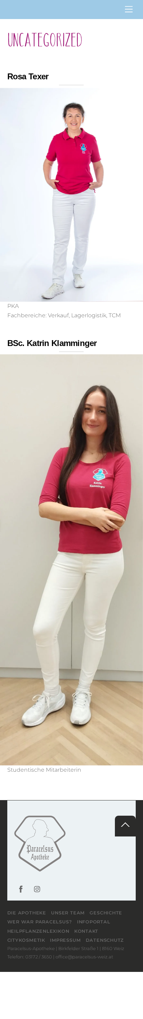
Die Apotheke (26, 912)
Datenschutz (105, 940)
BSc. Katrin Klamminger (52, 343)
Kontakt (86, 931)
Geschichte (106, 912)
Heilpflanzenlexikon (38, 931)
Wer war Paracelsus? (39, 921)
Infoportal (93, 921)
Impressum (65, 940)
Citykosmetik (26, 940)
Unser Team (68, 912)
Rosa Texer (28, 76)
